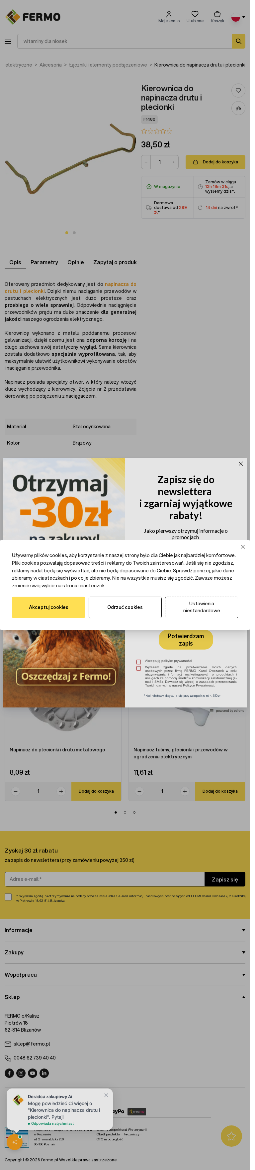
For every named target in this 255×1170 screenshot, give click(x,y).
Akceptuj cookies (48, 607)
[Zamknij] (243, 547)
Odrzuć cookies (125, 607)
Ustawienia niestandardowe (201, 607)
